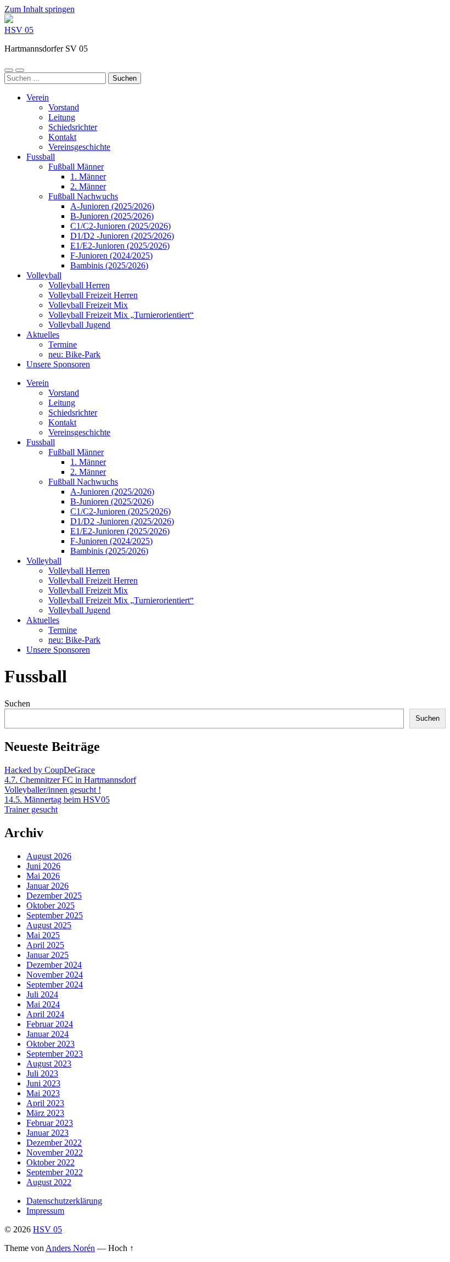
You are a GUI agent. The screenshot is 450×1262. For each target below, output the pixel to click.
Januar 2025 (47, 955)
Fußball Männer (76, 166)
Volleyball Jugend (79, 324)
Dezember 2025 (54, 895)
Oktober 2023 (50, 1043)
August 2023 (48, 1063)
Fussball (40, 156)
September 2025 (54, 915)
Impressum (45, 1210)
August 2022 (48, 1182)
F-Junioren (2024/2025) (111, 255)
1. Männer (88, 176)
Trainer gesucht (31, 809)
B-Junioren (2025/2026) (112, 216)
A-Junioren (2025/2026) (112, 206)
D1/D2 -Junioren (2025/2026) (122, 235)
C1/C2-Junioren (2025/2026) (120, 226)
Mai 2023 (43, 1093)
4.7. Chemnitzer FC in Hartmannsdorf (70, 779)
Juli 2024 (42, 994)
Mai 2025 (43, 935)
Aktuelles (42, 334)
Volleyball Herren (79, 285)
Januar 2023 (47, 1132)
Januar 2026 (47, 885)
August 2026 (48, 856)
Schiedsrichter (72, 127)
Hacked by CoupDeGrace (49, 770)
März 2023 (45, 1113)
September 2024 (54, 984)
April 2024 (45, 1014)
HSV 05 (18, 30)
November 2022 (54, 1152)
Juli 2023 (42, 1073)
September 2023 (54, 1053)
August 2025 (48, 925)
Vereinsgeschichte (79, 147)
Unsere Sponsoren (58, 364)
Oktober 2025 (50, 905)
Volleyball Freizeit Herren (93, 295)
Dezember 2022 (54, 1142)
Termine (62, 344)
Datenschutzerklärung (64, 1200)
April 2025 (45, 945)
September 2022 (54, 1172)
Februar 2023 (49, 1123)
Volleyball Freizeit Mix (88, 305)
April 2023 (45, 1103)
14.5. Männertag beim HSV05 (57, 799)
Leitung (61, 117)
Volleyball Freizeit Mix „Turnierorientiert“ (121, 314)
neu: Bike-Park (74, 354)
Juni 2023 (43, 1083)
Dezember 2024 (54, 964)
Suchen (17, 703)
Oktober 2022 (50, 1162)
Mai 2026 (43, 875)
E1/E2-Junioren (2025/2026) (120, 245)
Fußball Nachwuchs (83, 196)
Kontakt (62, 137)
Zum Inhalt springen (39, 9)
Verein (37, 97)
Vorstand (63, 107)
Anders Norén (70, 1248)
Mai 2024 (43, 1004)
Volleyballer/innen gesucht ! (52, 789)
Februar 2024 (49, 1024)
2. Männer (88, 186)
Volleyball (43, 275)
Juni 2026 (43, 866)
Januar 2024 (47, 1034)
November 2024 (54, 974)
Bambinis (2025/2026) (109, 265)
